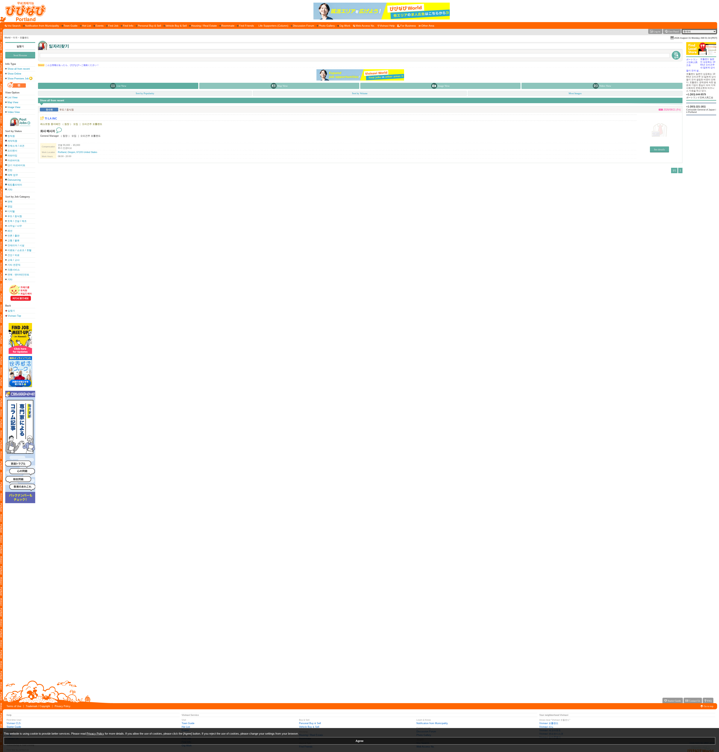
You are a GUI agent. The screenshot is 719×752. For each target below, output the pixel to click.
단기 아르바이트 (16, 165)
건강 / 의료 (13, 255)
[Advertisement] (701, 145)
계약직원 (12, 141)
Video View (13, 112)
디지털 (11, 211)
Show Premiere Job (18, 78)
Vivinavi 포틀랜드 (548, 723)
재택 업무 (12, 175)
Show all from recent (18, 69)
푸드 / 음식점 (14, 216)
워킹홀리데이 (14, 185)
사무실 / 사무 (14, 226)
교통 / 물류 (13, 240)
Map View (12, 102)
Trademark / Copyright (38, 706)
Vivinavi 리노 (546, 726)
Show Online (14, 73)
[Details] (659, 130)
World (7, 37)
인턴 (9, 170)
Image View (13, 107)
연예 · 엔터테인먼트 (18, 274)
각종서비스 (13, 270)
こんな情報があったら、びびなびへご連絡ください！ (68, 65)
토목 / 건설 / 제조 (17, 221)
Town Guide (188, 723)
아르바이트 (13, 160)
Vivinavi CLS (14, 723)
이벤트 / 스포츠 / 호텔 (19, 250)
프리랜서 (12, 150)
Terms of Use (14, 706)
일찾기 (20, 46)
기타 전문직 (13, 265)
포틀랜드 (24, 37)
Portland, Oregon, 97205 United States (77, 152)
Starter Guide (14, 726)
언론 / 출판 (13, 235)
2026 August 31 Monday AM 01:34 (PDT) (695, 38)
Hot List (186, 726)
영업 (9, 206)
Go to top (708, 706)
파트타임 (12, 155)
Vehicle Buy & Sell (309, 726)
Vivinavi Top (14, 315)
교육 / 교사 (13, 260)
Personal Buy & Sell (310, 723)
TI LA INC (51, 118)
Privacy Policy (62, 706)
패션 (9, 231)
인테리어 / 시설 (15, 245)
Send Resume (20, 55)
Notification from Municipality (432, 723)
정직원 (11, 136)
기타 (9, 189)
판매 (9, 201)
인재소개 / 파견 (15, 146)
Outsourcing (14, 180)
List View (12, 97)
